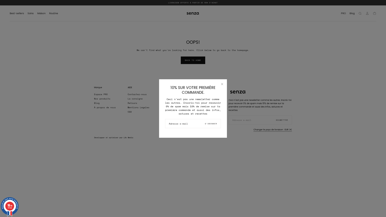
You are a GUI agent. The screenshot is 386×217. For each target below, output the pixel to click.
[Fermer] (222, 84)
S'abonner (211, 123)
